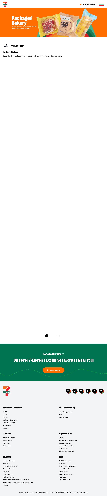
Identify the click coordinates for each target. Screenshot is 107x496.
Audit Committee (8, 477)
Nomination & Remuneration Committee (16, 480)
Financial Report (8, 469)
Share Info (6, 463)
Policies (5, 485)
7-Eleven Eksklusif (9, 423)
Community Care (64, 417)
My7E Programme (65, 461)
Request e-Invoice (64, 480)
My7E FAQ (62, 463)
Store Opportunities (65, 443)
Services (5, 428)
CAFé (5, 414)
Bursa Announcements (10, 466)
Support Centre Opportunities (68, 440)
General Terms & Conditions (67, 469)
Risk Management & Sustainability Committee (18, 482)
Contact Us (62, 477)
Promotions (7, 425)
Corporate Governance (66, 474)
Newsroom (6, 446)
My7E (5, 412)
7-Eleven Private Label (10, 420)
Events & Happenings (65, 412)
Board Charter (7, 474)
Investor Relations (9, 461)
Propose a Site (63, 448)
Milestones (6, 443)
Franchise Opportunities (66, 451)
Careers (61, 438)
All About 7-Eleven (9, 438)
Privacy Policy (63, 471)
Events (61, 414)
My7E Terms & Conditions (67, 466)
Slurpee (5, 417)
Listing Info (6, 471)
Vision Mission (7, 440)
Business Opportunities (66, 446)
